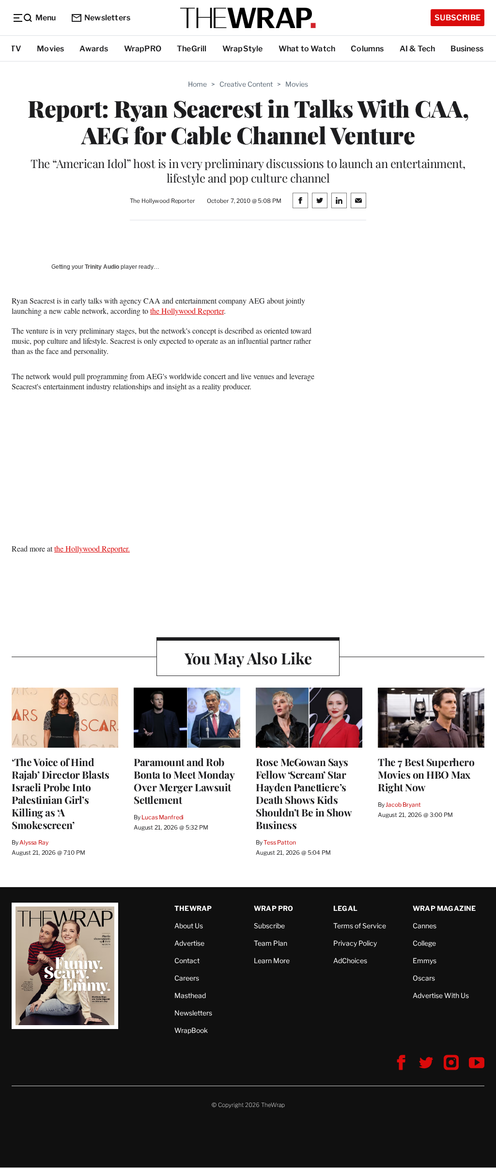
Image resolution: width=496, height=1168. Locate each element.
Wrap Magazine (444, 908)
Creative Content (246, 84)
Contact (187, 960)
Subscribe (457, 17)
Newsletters (107, 17)
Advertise (189, 943)
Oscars (424, 978)
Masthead (190, 995)
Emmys (424, 960)
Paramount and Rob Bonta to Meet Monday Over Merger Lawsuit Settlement (184, 780)
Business (466, 48)
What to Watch (307, 48)
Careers (186, 978)
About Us (188, 926)
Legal (345, 908)
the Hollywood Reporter (187, 311)
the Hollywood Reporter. (92, 548)
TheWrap (193, 908)
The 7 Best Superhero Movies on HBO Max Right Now (426, 774)
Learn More (272, 960)
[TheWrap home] (248, 18)
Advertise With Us (441, 995)
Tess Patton (280, 842)
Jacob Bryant (403, 804)
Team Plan (270, 943)
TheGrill (192, 48)
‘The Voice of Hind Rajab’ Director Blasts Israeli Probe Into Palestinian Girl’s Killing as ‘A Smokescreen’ (60, 793)
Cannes (424, 926)
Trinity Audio (102, 266)
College (424, 943)
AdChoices (350, 960)
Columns (367, 48)
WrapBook (191, 1030)
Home (197, 84)
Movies (50, 48)
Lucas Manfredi (162, 817)
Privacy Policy (355, 943)
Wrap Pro (274, 908)
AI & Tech (417, 48)
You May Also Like (248, 657)
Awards (93, 48)
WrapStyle (242, 48)
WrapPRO (142, 48)
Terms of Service (359, 926)
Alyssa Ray (33, 842)
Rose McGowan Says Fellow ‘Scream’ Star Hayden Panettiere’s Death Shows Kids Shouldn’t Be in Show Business (303, 793)
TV (15, 48)
